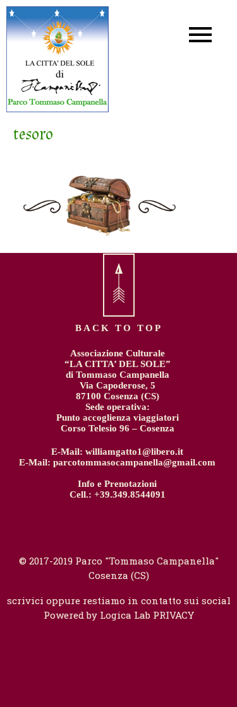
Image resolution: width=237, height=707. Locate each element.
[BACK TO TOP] (119, 285)
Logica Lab (125, 615)
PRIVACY (172, 615)
